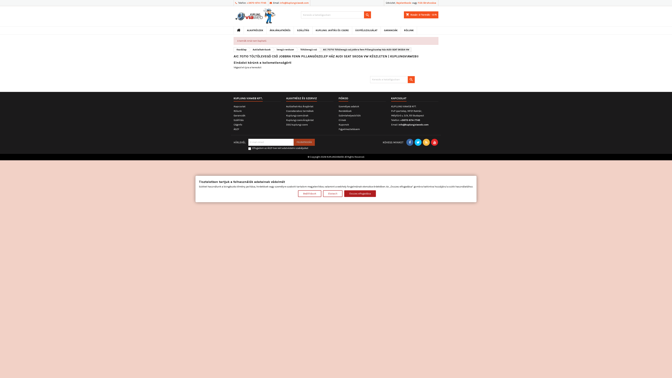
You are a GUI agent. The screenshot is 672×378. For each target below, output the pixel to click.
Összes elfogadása (360, 193)
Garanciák (391, 30)
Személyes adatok (349, 106)
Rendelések (345, 111)
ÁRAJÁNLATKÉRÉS (280, 30)
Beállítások (309, 193)
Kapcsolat (240, 106)
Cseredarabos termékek (300, 111)
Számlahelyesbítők (350, 115)
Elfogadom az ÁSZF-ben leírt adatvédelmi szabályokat (280, 148)
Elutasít (332, 193)
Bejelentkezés (403, 3)
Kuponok (344, 124)
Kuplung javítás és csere (332, 30)
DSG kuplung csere (297, 124)
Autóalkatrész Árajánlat (299, 106)
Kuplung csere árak (297, 115)
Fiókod (343, 98)
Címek (342, 120)
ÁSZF (236, 129)
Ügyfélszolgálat (366, 30)
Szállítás (303, 30)
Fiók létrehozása (427, 3)
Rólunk (409, 30)
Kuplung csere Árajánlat (300, 120)
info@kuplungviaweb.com (294, 3)
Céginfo (238, 124)
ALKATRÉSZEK (255, 30)
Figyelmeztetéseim (349, 129)
